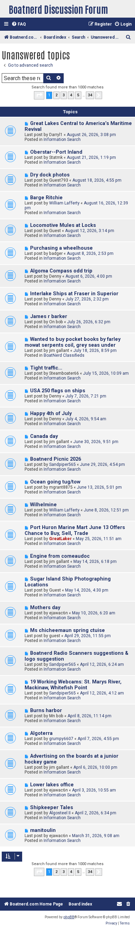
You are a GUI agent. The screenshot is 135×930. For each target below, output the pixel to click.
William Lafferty (64, 203)
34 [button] (90, 95)
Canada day (44, 436)
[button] (39, 95)
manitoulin (43, 830)
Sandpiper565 (62, 464)
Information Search (62, 139)
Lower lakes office (52, 785)
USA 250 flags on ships (57, 391)
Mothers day (45, 608)
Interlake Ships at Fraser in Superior (74, 294)
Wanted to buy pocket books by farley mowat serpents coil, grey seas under (72, 342)
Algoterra (41, 733)
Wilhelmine (43, 505)
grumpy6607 (61, 738)
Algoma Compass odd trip (61, 271)
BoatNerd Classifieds (64, 355)
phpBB (68, 917)
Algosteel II (60, 813)
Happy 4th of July (51, 413)
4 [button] (71, 95)
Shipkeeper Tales (51, 808)
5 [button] (78, 95)
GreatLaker (60, 538)
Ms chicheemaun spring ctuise (67, 630)
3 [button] (64, 95)
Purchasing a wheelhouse (61, 248)
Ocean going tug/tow (55, 482)
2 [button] (56, 95)
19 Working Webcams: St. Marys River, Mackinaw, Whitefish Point (73, 685)
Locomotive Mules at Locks (63, 225)
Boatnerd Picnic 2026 (55, 459)
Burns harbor (46, 710)
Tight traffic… (46, 368)
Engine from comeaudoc (60, 556)
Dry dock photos (50, 175)
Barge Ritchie (46, 198)
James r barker (48, 316)
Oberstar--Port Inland (56, 152)
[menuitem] (18, 24)
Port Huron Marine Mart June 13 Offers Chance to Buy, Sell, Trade (75, 530)
